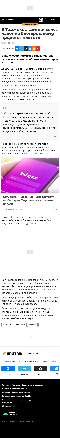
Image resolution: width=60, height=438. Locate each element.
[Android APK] (9, 414)
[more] (55, 136)
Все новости (7, 325)
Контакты (16, 385)
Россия (44, 361)
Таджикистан (20, 325)
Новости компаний (18, 388)
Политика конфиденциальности (15, 392)
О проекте (6, 385)
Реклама (5, 388)
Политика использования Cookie (16, 396)
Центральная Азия (28, 361)
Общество (32, 325)
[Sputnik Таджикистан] (8, 21)
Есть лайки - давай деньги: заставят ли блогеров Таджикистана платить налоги (28, 200)
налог (42, 325)
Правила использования (32, 385)
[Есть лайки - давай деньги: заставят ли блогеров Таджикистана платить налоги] (30, 175)
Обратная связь (8, 406)
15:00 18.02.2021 (8, 43)
